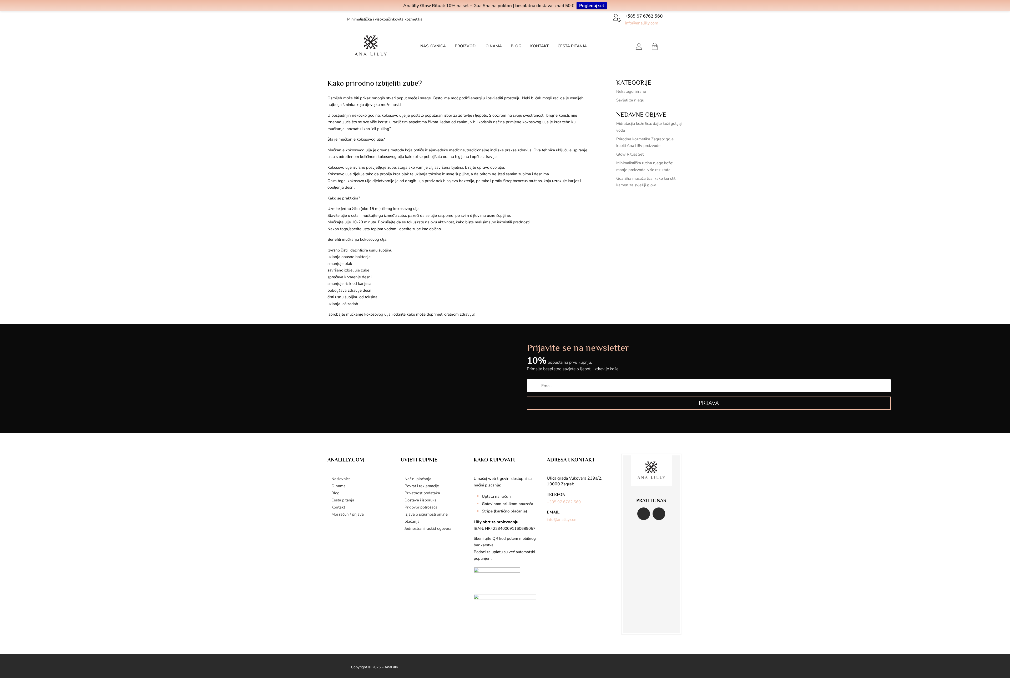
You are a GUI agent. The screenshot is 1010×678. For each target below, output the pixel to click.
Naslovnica (433, 46)
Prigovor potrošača (421, 507)
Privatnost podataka (422, 493)
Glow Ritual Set (630, 154)
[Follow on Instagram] (659, 513)
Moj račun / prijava (347, 514)
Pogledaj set (591, 6)
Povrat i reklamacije (422, 486)
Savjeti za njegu (630, 100)
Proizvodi (466, 46)
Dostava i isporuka (421, 500)
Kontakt (539, 46)
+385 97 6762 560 (564, 502)
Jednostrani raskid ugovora (428, 528)
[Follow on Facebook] (643, 513)
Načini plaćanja (418, 478)
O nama (494, 46)
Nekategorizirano (631, 91)
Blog (516, 46)
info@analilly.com (641, 23)
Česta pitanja (572, 46)
